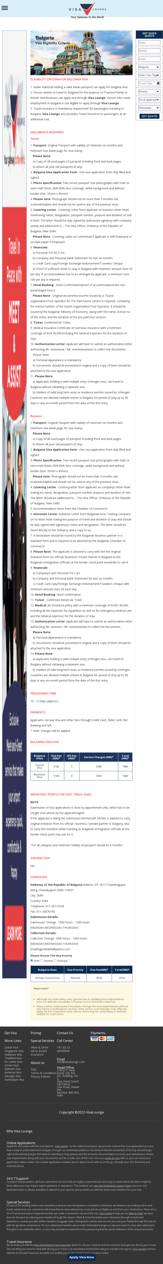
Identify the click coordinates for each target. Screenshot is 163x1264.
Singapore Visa (14, 1051)
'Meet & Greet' (135, 1213)
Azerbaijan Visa (14, 1079)
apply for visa (112, 1158)
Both (37, 961)
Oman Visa (11, 1065)
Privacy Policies (40, 1076)
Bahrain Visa (12, 1069)
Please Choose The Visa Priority (51, 955)
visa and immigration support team (112, 1185)
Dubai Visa (11, 1047)
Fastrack (62, 961)
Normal (48, 961)
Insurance (37, 1054)
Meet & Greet (40, 1047)
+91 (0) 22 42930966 (63, 1049)
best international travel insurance (52, 1245)
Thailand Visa (13, 1058)
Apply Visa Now (81, 1257)
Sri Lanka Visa (13, 1062)
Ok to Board (39, 1051)
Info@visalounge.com (71, 1062)
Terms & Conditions (44, 1073)
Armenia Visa (13, 1072)
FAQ (33, 1069)
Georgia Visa (13, 1076)
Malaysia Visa (13, 1054)
